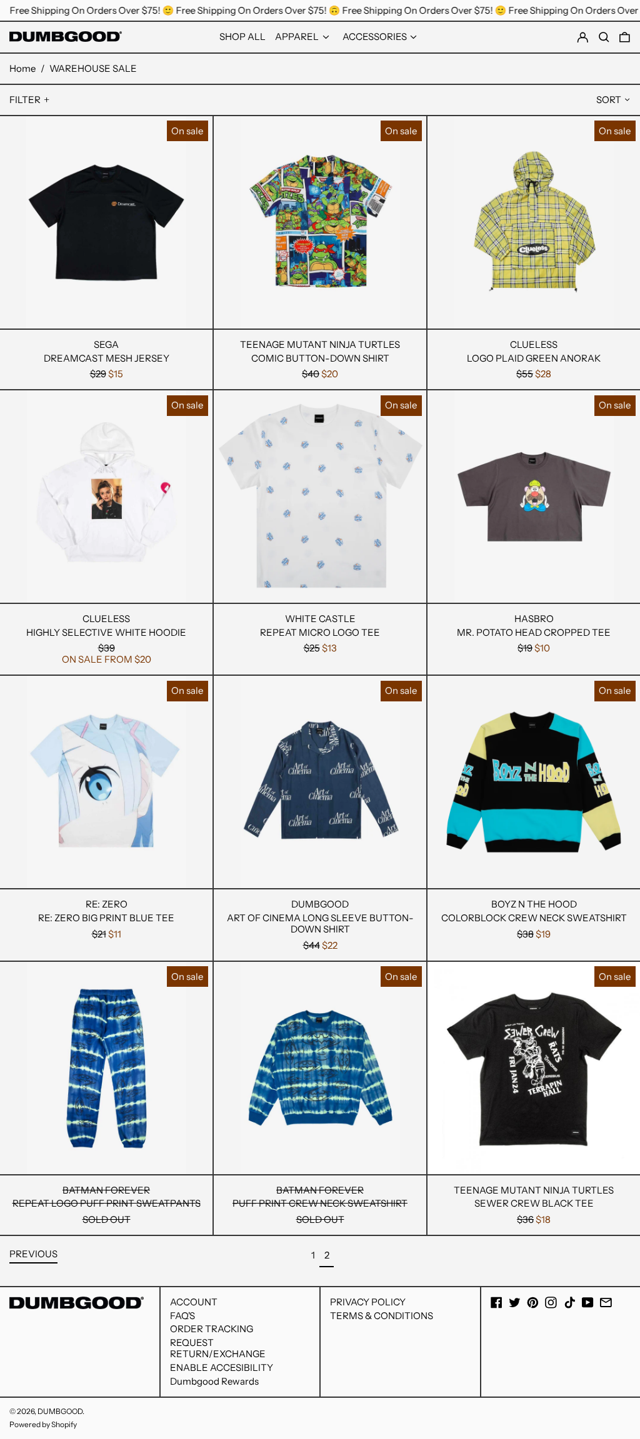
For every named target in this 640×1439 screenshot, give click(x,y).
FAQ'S (182, 1316)
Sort (608, 100)
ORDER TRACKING (211, 1329)
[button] (625, 37)
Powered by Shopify (43, 1424)
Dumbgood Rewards (214, 1381)
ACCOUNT (194, 1302)
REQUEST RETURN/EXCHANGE (218, 1348)
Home (22, 68)
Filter (25, 100)
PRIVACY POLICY (368, 1302)
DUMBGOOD (60, 1411)
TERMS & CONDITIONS (381, 1316)
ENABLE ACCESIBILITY (221, 1367)
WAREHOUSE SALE (93, 68)
